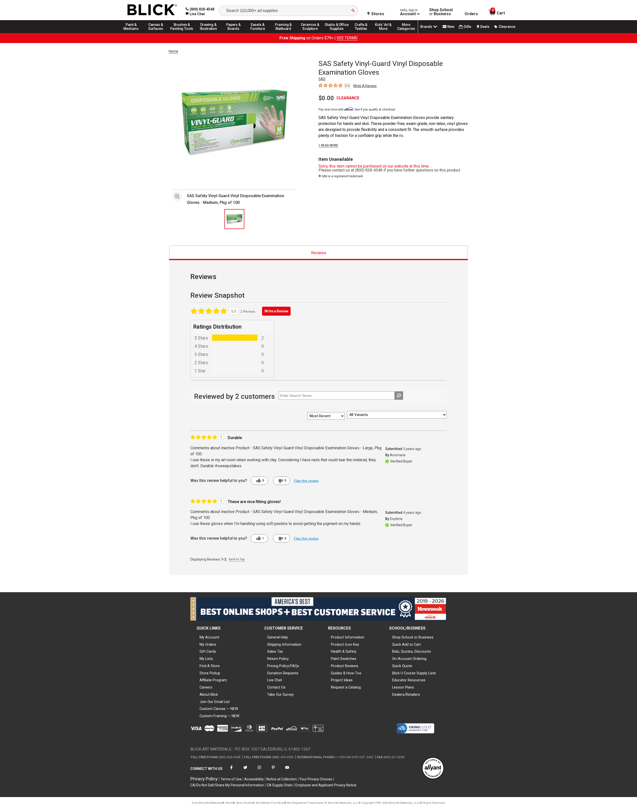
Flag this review (306, 480)
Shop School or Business (412, 637)
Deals (484, 27)
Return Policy (278, 658)
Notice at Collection (281, 779)
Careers (206, 687)
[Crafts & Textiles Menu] (363, 32)
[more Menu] (406, 32)
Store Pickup (210, 673)
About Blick (209, 694)
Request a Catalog (346, 687)
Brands (426, 27)
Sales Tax (275, 651)
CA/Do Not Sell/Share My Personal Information (227, 785)
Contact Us (276, 687)
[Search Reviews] (398, 395)
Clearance (507, 27)
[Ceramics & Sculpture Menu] (310, 32)
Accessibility (254, 779)
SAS (321, 79)
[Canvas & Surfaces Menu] (156, 32)
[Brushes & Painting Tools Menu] (181, 32)
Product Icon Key (345, 644)
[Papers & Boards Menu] (235, 32)
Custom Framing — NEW (219, 716)
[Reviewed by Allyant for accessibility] (433, 768)
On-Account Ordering (409, 658)
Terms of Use (231, 779)
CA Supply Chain (280, 785)
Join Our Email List (215, 701)
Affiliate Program (213, 680)
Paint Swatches (343, 658)
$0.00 (326, 98)
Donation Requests (282, 673)
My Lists (206, 658)
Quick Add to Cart (406, 644)
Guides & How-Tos (346, 673)
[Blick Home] (152, 10)
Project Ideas (342, 680)
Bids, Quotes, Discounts (411, 651)
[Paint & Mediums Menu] (132, 32)
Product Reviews (344, 666)
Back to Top (237, 559)
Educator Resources (408, 680)
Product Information (347, 637)
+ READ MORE (328, 145)
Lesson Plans (403, 687)
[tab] (318, 252)
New (450, 27)
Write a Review (276, 311)
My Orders (208, 644)
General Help (277, 637)
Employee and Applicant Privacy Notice (325, 785)
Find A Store (210, 666)
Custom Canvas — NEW (219, 708)
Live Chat (274, 680)
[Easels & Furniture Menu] (258, 32)
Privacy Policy (204, 778)
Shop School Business (441, 12)
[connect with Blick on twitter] (245, 770)
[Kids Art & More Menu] (385, 32)
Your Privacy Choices (315, 779)
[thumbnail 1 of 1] (234, 219)
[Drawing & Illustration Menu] (208, 32)
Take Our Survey (280, 694)
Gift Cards (208, 651)
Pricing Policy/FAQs (283, 666)
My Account (209, 637)
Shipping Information (284, 644)
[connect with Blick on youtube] (287, 770)
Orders (471, 14)
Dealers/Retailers (406, 694)
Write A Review (365, 86)
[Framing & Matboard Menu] (283, 32)
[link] (195, 14)
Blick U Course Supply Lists (414, 673)
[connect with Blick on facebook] (231, 770)
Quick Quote (402, 666)
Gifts (467, 27)
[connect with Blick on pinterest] (273, 770)
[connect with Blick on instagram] (259, 770)
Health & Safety (343, 651)
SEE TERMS (347, 38)
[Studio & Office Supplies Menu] (336, 32)
